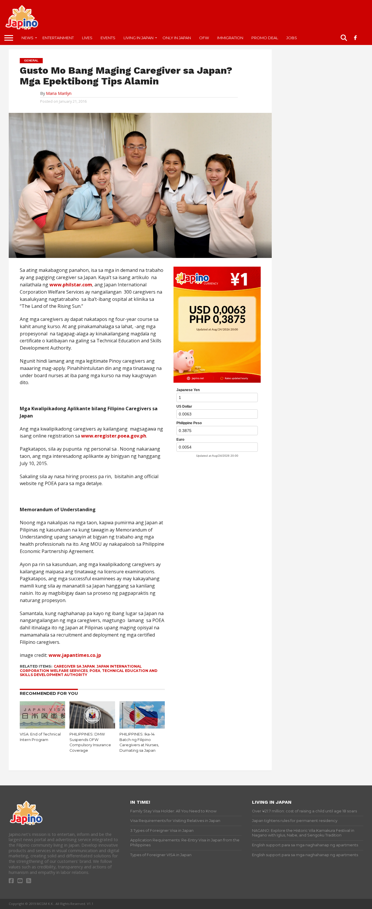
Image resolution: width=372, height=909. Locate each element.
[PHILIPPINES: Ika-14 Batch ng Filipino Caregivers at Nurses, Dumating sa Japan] (142, 727)
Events (108, 37)
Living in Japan (138, 37)
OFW (204, 37)
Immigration (230, 37)
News (27, 37)
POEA (95, 670)
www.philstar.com (70, 284)
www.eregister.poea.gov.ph (113, 436)
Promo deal (264, 37)
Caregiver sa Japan (74, 666)
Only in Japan (176, 37)
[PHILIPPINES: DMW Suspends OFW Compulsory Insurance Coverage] (92, 727)
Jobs (291, 37)
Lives (87, 37)
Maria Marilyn (58, 93)
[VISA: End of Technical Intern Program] (42, 727)
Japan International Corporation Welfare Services (81, 668)
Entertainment (58, 37)
